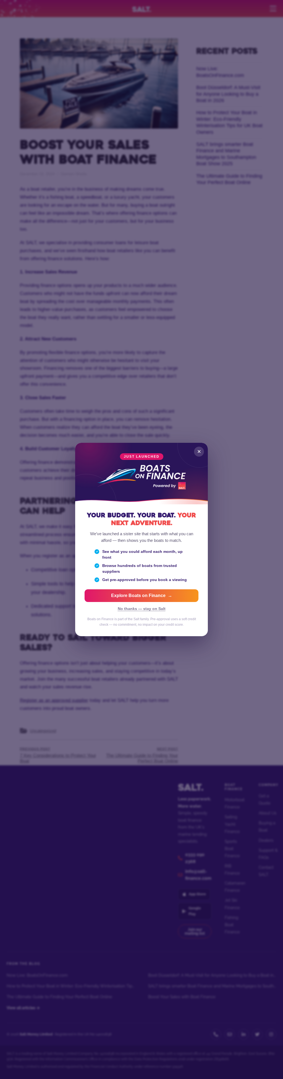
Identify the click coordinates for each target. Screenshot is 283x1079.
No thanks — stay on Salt (142, 609)
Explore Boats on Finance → (141, 595)
